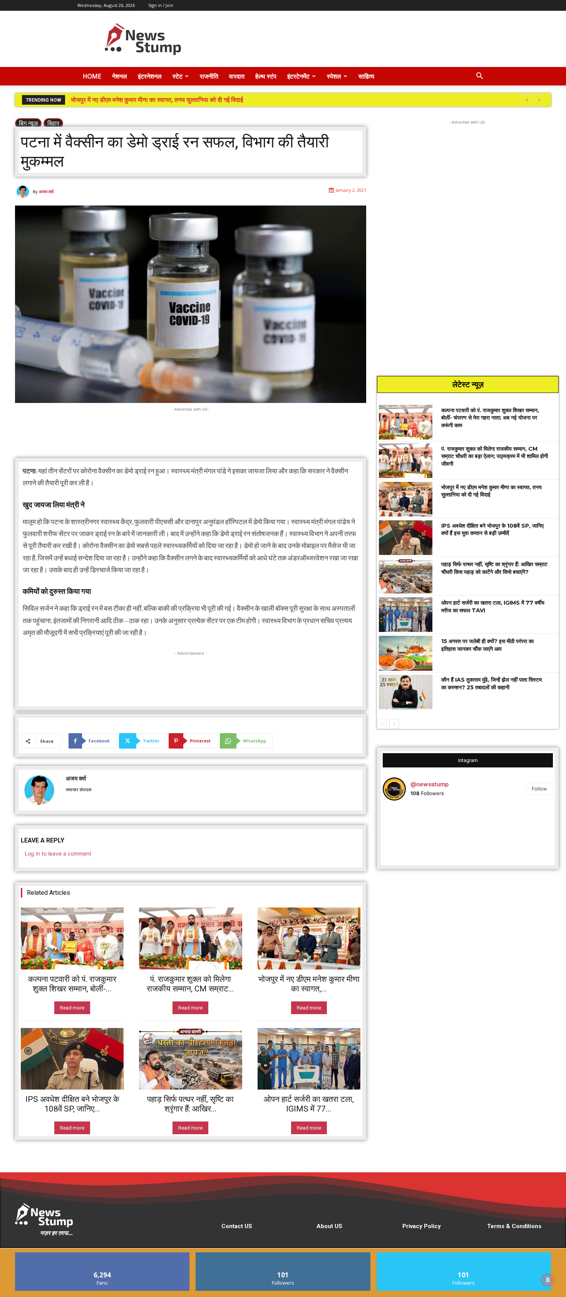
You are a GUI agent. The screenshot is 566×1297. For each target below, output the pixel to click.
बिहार (53, 123)
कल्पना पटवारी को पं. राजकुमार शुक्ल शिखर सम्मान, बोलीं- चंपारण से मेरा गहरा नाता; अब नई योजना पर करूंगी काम (490, 418)
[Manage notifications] (548, 1280)
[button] (479, 76)
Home (92, 76)
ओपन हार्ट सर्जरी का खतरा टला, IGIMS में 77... (309, 1104)
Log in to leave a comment (58, 853)
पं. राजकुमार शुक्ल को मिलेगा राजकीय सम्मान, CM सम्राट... (190, 983)
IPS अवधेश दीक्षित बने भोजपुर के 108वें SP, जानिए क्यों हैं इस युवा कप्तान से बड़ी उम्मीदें (166, 100)
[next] (539, 100)
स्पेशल (334, 76)
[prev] (527, 100)
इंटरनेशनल (150, 76)
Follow (539, 789)
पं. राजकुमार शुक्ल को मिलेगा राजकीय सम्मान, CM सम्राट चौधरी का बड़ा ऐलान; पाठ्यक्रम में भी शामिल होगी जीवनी (494, 456)
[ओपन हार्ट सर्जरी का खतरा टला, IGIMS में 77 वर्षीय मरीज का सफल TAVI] (309, 1059)
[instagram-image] (411, 835)
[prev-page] (382, 724)
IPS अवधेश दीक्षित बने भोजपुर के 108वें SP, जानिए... (72, 1104)
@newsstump (429, 784)
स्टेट (177, 76)
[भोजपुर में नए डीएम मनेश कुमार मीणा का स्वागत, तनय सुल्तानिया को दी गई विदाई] (309, 938)
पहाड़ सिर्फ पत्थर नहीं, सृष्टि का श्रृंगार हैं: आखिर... (190, 1104)
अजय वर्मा (46, 191)
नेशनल (119, 76)
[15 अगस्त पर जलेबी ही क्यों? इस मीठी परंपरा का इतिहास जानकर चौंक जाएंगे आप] (405, 653)
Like (102, 1255)
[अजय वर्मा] (24, 191)
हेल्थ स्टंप (265, 76)
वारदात (236, 76)
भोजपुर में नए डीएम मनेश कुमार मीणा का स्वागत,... (309, 983)
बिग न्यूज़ (28, 123)
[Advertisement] (348, 39)
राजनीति (209, 76)
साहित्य (366, 76)
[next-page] (394, 724)
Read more (72, 1008)
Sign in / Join (160, 5)
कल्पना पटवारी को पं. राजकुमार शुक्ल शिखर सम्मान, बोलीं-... (72, 983)
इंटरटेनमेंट (298, 76)
